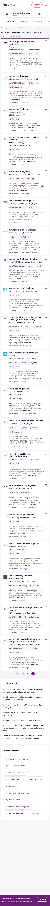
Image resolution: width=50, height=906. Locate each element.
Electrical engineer (15, 813)
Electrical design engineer (18, 806)
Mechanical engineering (18, 759)
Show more (23, 66)
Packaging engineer (16, 766)
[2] (33, 673)
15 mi (40, 14)
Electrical (12, 786)
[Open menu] (45, 4)
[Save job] (46, 41)
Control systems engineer (19, 793)
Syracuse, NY (16, 28)
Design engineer (35, 779)
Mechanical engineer (17, 772)
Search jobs (5, 28)
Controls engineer (15, 800)
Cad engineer (14, 779)
